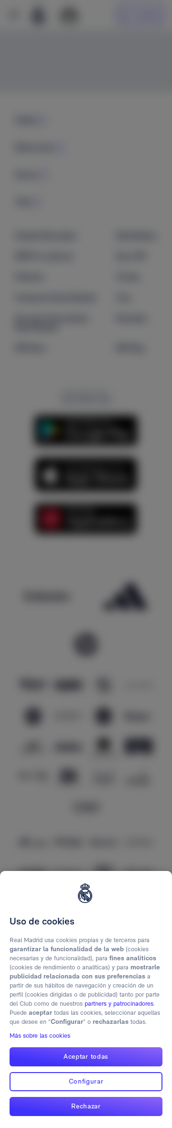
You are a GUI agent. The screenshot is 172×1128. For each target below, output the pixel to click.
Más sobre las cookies (40, 1035)
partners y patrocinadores (119, 1003)
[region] (86, 999)
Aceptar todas (86, 1056)
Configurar (86, 1081)
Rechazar (86, 1106)
